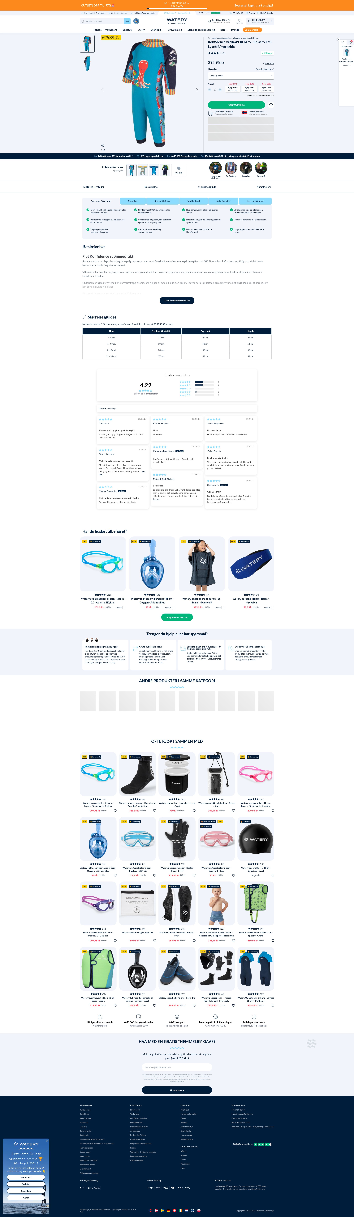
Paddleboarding (187, 1139)
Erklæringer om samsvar (89, 1173)
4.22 (145, 385)
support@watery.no (245, 1114)
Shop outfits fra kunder (89, 1160)
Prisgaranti (84, 1122)
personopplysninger (177, 1081)
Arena (183, 1159)
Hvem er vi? (135, 1109)
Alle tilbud (185, 1109)
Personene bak (136, 1122)
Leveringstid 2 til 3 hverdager (215, 1022)
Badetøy (127, 29)
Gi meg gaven (177, 1090)
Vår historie (134, 1114)
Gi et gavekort (85, 1168)
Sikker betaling (85, 1118)
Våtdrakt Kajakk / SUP (251, 38)
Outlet (183, 1118)
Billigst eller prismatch (100, 1022)
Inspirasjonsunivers (87, 1164)
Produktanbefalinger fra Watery (92, 1139)
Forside (97, 29)
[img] (105, 419)
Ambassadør (135, 1131)
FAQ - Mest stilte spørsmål (140, 1143)
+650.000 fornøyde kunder (144, 13)
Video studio (84, 1156)
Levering (83, 1126)
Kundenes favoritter (189, 1114)
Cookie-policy (85, 1152)
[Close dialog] (47, 1141)
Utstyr (141, 29)
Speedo (184, 1155)
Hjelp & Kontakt (266, 13)
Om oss (252, 13)
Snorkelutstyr (186, 1131)
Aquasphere (185, 1163)
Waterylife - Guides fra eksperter (143, 1152)
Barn (223, 29)
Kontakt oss (84, 1114)
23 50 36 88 (238, 13)
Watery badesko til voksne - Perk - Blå (177, 998)
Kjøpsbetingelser (137, 1160)
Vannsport (111, 29)
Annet (26, 1197)
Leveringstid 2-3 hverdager (95, 13)
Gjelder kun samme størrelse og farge (260, 95)
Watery (184, 1151)
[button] (102, 90)
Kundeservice (85, 1109)
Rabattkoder (84, 1135)
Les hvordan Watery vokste (227, 1186)
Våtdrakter (236, 38)
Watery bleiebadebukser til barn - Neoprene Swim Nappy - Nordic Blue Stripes (216, 935)
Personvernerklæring (138, 1156)
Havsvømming (174, 29)
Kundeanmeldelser (137, 1139)
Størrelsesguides (86, 1147)
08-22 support (177, 1022)
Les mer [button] (156, 499)
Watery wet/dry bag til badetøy (137, 932)
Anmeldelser (264, 186)
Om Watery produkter (139, 1118)
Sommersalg (251, 29)
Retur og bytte (85, 1131)
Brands (235, 29)
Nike (183, 1168)
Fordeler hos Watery (138, 1135)
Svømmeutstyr (187, 1126)
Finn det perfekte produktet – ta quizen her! (97, 1143)
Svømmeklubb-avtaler (139, 1126)
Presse (133, 1147)
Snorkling (156, 29)
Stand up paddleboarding (201, 29)
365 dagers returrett (119, 13)
